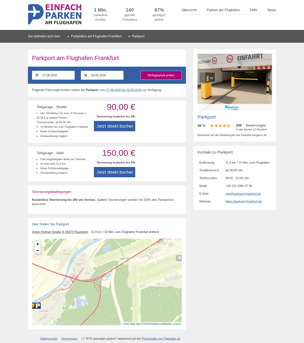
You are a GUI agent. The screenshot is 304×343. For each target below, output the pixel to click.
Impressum (69, 338)
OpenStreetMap (151, 323)
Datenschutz (48, 338)
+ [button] (37, 244)
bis (123, 90)
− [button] (37, 250)
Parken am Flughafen (223, 10)
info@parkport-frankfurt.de (243, 193)
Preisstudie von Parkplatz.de (161, 338)
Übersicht (189, 10)
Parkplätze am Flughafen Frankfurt (96, 36)
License (177, 323)
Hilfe (253, 10)
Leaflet (125, 323)
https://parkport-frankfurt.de (243, 201)
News (271, 10)
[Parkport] (34, 306)
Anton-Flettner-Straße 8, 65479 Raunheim (60, 232)
